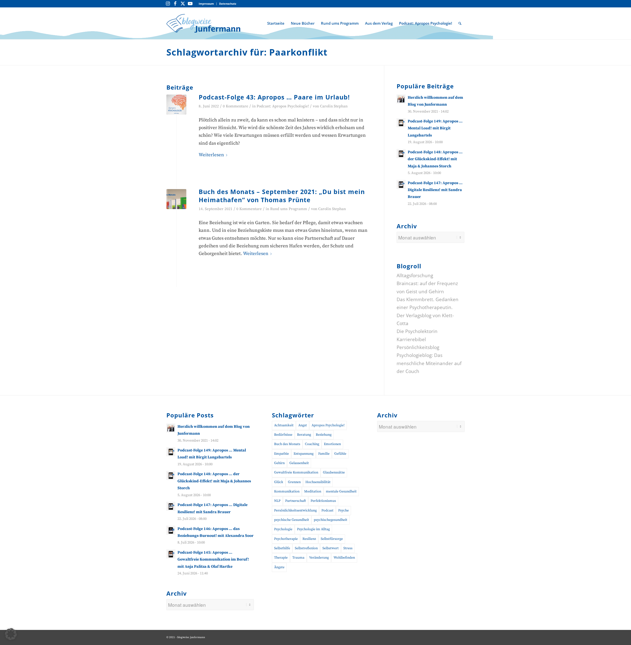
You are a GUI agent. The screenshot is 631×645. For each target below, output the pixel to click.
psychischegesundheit (330, 520)
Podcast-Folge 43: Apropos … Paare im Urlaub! (274, 97)
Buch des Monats (287, 444)
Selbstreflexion (306, 548)
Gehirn (279, 463)
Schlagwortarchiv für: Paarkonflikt (247, 52)
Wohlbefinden (344, 557)
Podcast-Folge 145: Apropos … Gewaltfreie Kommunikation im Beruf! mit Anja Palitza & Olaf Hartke (213, 559)
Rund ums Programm (288, 209)
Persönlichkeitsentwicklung (295, 510)
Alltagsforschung (415, 275)
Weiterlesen (211, 155)
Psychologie (283, 529)
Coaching (312, 444)
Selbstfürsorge (332, 539)
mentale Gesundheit (341, 491)
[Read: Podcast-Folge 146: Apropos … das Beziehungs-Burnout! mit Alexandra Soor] (170, 530)
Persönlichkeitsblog (418, 347)
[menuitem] (206, 3)
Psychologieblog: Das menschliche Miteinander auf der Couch (429, 363)
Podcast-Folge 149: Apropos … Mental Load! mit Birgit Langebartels (435, 128)
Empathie (281, 453)
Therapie (281, 557)
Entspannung (304, 453)
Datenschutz (227, 3)
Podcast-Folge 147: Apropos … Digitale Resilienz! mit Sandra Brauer (435, 189)
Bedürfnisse (283, 434)
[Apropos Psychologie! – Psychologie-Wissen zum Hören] (176, 105)
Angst (302, 425)
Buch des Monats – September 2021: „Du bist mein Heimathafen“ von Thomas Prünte (282, 195)
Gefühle (340, 453)
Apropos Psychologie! (328, 425)
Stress (347, 548)
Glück (278, 482)
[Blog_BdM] (176, 199)
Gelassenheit (299, 463)
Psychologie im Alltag (313, 529)
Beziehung (324, 434)
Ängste (279, 567)
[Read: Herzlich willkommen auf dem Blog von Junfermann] (401, 99)
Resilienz (309, 539)
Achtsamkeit (284, 425)
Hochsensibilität (318, 482)
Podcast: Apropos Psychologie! (283, 106)
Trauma (298, 557)
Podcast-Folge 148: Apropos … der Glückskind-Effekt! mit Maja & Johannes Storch (435, 159)
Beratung (304, 434)
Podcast (327, 510)
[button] (11, 634)
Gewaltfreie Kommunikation (296, 472)
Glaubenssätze (334, 472)
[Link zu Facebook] (175, 3)
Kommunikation (286, 491)
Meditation (312, 491)
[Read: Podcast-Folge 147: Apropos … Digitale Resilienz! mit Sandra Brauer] (401, 184)
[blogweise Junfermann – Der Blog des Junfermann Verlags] (203, 23)
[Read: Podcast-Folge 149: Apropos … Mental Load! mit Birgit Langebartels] (401, 122)
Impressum (206, 3)
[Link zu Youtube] (190, 3)
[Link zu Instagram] (168, 3)
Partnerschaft (295, 501)
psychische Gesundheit (291, 520)
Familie (324, 453)
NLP (277, 501)
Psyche (343, 510)
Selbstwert (330, 548)
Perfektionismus (323, 501)
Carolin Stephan (334, 106)
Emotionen (332, 444)
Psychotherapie (286, 539)
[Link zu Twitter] (182, 3)
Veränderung (319, 557)
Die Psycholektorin (417, 331)
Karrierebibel (411, 339)
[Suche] (460, 23)
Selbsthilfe (282, 548)
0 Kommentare (235, 106)
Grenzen (294, 482)
